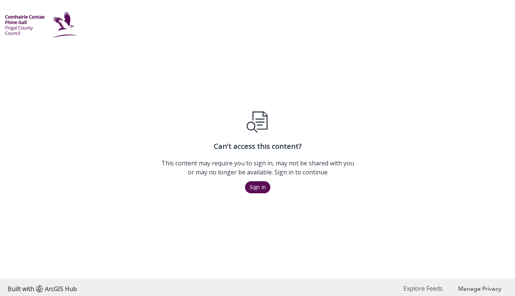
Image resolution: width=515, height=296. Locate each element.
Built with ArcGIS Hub (42, 289)
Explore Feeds (423, 288)
